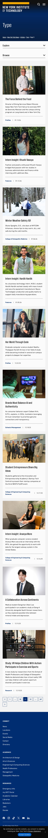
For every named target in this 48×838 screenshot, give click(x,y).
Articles (22, 37)
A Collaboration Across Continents (22, 599)
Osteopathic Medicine (11, 775)
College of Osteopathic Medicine (16, 239)
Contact (5, 741)
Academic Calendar (10, 796)
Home (4, 37)
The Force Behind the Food (18, 99)
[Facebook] (4, 818)
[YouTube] (23, 818)
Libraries (6, 799)
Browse (6, 55)
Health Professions (10, 768)
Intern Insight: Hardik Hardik (18, 278)
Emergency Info (9, 789)
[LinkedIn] (28, 818)
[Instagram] (9, 818)
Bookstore (6, 803)
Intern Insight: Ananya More (18, 533)
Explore (6, 45)
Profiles (8, 120)
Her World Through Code (17, 342)
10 (20, 699)
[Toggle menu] (44, 4)
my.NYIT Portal (8, 792)
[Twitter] (18, 818)
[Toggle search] (38, 4)
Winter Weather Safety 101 (18, 220)
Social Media (7, 737)
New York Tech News (13, 37)
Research (8, 690)
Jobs (4, 807)
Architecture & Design (11, 757)
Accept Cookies (24, 835)
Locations (6, 730)
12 (30, 699)
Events (5, 734)
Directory (6, 744)
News (5, 726)
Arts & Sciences (9, 761)
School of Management (13, 427)
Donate (5, 810)
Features (8, 181)
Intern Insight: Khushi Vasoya (19, 159)
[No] (45, 832)
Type (27, 37)
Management (8, 772)
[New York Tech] (16, 7)
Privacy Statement (34, 831)
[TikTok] (14, 818)
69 (41, 699)
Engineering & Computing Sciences (16, 765)
